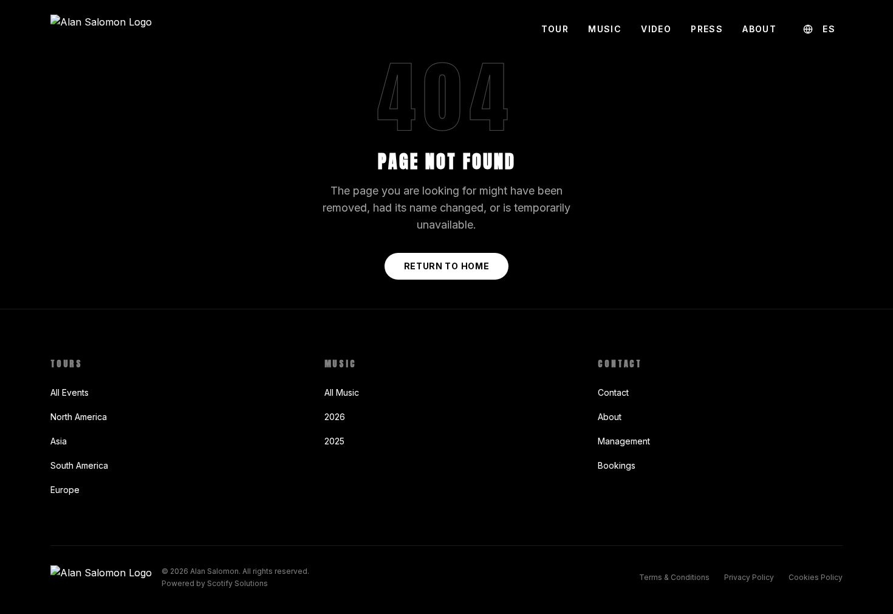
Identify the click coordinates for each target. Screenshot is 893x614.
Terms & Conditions (674, 577)
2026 (334, 417)
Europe (65, 490)
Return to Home (447, 266)
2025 (334, 441)
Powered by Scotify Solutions (215, 583)
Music (604, 29)
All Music (341, 392)
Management (624, 441)
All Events (69, 392)
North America (78, 417)
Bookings (616, 465)
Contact (613, 392)
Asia (58, 441)
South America (79, 465)
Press (707, 29)
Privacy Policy (749, 577)
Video (656, 29)
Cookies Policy (816, 577)
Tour (555, 29)
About (759, 29)
